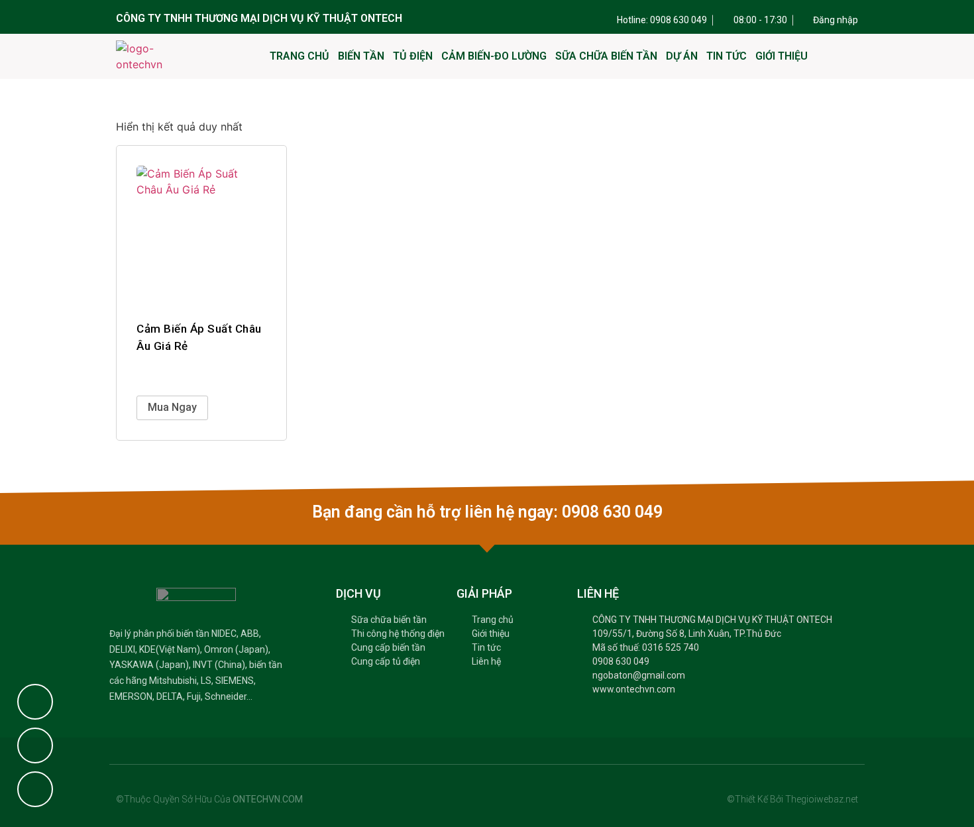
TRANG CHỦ (299, 56)
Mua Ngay (172, 407)
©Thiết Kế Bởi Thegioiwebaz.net (792, 799)
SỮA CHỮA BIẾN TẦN (606, 56)
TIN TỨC (726, 56)
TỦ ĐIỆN (413, 56)
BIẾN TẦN (361, 56)
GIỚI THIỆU (781, 56)
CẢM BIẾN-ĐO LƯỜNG (494, 56)
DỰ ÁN (682, 56)
